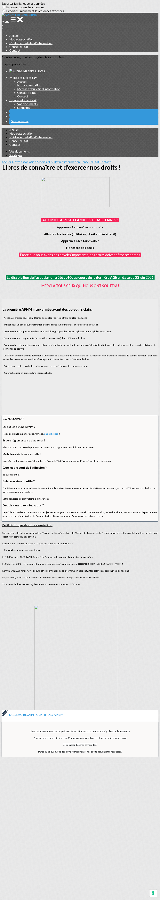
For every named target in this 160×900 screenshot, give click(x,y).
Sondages (23, 107)
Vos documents (27, 104)
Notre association (21, 39)
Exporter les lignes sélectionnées (23, 3)
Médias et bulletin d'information (30, 43)
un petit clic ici (51, 433)
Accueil (14, 35)
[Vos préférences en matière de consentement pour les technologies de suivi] (153, 893)
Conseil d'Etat (18, 46)
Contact (14, 50)
